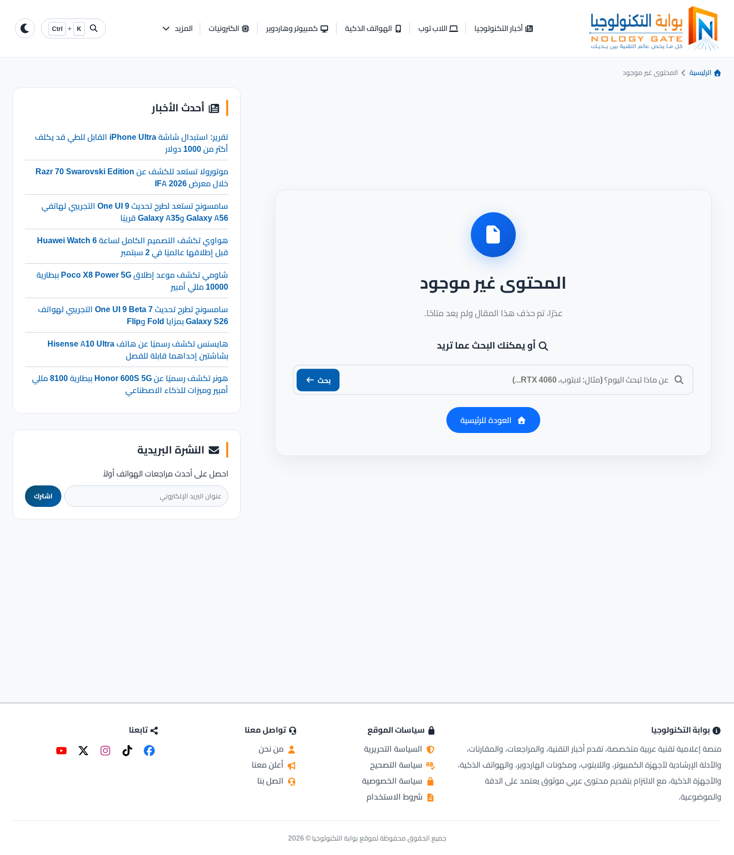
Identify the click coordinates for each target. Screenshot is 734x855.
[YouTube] (61, 751)
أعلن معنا (269, 764)
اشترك (43, 496)
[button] (177, 28)
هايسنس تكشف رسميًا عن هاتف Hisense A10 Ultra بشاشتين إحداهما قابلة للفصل (137, 350)
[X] (83, 751)
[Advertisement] (127, 597)
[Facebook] (149, 751)
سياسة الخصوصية (393, 780)
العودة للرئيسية (486, 420)
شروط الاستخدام (395, 796)
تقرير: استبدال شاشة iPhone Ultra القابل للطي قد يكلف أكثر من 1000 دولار (131, 143)
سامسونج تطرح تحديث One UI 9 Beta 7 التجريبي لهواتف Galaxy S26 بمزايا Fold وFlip (133, 315)
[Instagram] (105, 751)
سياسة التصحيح (397, 764)
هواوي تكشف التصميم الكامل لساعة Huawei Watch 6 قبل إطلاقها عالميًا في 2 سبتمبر (132, 246)
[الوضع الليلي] (25, 28)
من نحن (272, 748)
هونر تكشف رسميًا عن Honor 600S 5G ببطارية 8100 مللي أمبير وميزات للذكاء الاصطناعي (130, 384)
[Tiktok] (127, 751)
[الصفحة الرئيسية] (654, 28)
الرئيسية (701, 72)
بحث (324, 380)
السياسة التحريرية (394, 748)
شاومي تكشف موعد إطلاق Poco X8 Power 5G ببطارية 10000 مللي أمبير (132, 281)
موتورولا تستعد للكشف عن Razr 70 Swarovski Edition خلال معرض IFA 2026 (131, 177)
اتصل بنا (271, 780)
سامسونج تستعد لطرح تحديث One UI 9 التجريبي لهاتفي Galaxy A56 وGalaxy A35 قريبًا (134, 212)
